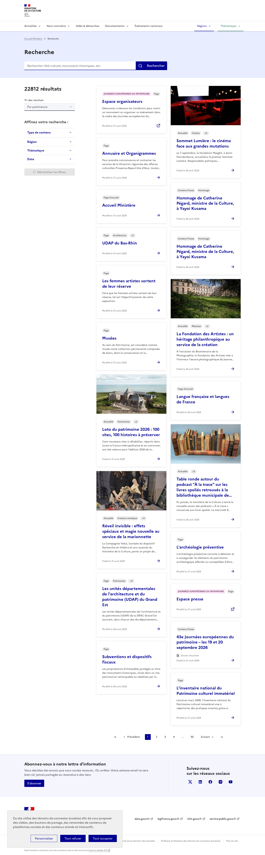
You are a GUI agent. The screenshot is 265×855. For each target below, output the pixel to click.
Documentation (115, 26)
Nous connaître (56, 26)
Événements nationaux (148, 26)
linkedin (200, 781)
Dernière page (222, 737)
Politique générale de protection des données (131, 841)
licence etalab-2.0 (98, 850)
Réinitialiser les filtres (51, 172)
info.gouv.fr (194, 819)
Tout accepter (102, 838)
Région (32, 142)
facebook (210, 781)
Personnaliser (44, 838)
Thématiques (228, 26)
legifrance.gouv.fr (168, 819)
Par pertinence (37, 107)
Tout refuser (73, 838)
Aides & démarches (87, 26)
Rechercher (156, 65)
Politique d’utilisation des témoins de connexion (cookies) (190, 841)
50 (192, 737)
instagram (220, 781)
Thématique (35, 150)
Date (30, 159)
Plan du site (232, 841)
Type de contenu (39, 132)
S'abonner (34, 783)
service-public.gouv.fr (223, 819)
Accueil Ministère (33, 38)
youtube (230, 781)
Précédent (133, 737)
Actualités (30, 26)
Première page (115, 737)
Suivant (205, 737)
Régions (202, 26)
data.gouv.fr (142, 819)
